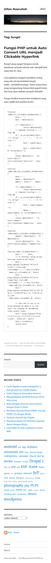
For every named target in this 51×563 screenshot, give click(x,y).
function (9, 346)
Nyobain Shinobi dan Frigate (20, 417)
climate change (35, 452)
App (24, 447)
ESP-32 (15, 467)
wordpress (28, 346)
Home (7, 544)
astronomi (11, 452)
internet (27, 473)
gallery (7, 473)
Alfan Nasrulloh (15, 9)
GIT (12, 473)
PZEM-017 (21, 490)
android (10, 447)
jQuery (12, 478)
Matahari (20, 478)
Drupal (25, 462)
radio (30, 490)
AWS (21, 452)
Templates (21, 494)
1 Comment (38, 346)
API (19, 447)
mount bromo (29, 478)
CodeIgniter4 (10, 456)
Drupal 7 (36, 461)
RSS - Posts (13, 532)
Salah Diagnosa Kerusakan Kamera (23, 393)
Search (7, 359)
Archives (8, 514)
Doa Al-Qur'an (36, 456)
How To (22, 343)
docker (8, 461)
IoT (36, 473)
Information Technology (35, 343)
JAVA (6, 478)
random (35, 490)
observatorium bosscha (25, 481)
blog (26, 452)
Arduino (32, 447)
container (23, 456)
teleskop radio (10, 494)
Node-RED (7, 481)
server (42, 490)
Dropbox (17, 462)
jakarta (42, 473)
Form (41, 467)
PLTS (34, 485)
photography (13, 485)
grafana (18, 473)
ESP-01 (7, 467)
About (7, 550)
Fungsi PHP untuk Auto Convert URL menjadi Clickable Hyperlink (25, 52)
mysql (37, 478)
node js (14, 481)
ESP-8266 (29, 467)
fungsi (16, 346)
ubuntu (32, 494)
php (21, 346)
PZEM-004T (9, 490)
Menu (43, 9)
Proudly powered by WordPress (31, 558)
